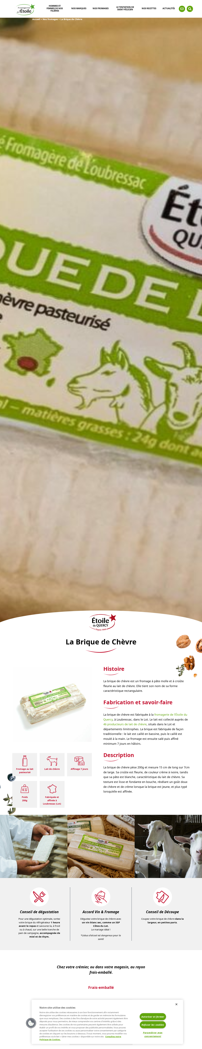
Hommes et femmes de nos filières (55, 8)
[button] (31, 1023)
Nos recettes (149, 8)
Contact (182, 9)
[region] (107, 1022)
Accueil (36, 19)
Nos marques (78, 8)
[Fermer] (176, 1004)
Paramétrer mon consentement (153, 1034)
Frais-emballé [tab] (101, 987)
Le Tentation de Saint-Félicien (125, 8)
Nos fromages (101, 8)
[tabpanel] (33, 846)
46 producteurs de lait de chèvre (125, 724)
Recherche (190, 9)
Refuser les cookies (153, 1024)
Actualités (169, 8)
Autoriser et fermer (152, 1016)
